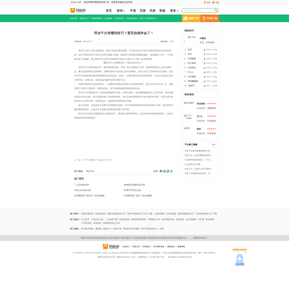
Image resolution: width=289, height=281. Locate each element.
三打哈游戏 (86, 223)
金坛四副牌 (191, 219)
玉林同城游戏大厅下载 (206, 214)
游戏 (120, 10)
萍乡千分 (90, 171)
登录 (209, 3)
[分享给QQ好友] (161, 171)
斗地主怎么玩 (97, 219)
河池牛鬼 (117, 229)
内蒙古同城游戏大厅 (116, 214)
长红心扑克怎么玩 (82, 190)
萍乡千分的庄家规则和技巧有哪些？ (199, 151)
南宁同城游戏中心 (150, 229)
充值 (152, 10)
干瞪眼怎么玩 (154, 219)
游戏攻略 (108, 18)
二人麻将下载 (111, 219)
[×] (240, 260)
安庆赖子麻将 (87, 229)
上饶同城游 (159, 214)
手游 (133, 10)
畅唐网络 (181, 246)
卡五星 (201, 219)
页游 (143, 10)
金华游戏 (180, 219)
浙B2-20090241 (209, 253)
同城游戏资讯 (96, 18)
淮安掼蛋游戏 (168, 219)
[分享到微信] (168, 171)
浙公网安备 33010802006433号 (180, 257)
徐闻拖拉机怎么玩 (111, 223)
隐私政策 (171, 246)
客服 (162, 10)
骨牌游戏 (211, 108)
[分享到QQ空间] (164, 171)
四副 (162, 229)
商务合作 (136, 246)
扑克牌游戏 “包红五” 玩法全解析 (89, 196)
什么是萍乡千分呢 (192, 164)
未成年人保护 (76, 2)
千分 (172, 41)
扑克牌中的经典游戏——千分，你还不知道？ (199, 160)
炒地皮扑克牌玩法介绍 (134, 185)
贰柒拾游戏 (124, 219)
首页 (109, 10)
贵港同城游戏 (87, 214)
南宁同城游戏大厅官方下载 (139, 214)
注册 (217, 3)
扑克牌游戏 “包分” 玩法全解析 (138, 196)
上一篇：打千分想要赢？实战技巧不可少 (93, 160)
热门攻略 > (75, 229)
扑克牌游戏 (119, 18)
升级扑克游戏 (131, 18)
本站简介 (125, 246)
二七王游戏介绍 (81, 185)
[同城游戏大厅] (77, 10)
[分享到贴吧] (171, 171)
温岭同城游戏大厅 (186, 214)
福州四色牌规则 (139, 219)
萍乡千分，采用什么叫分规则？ (198, 169)
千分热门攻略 (191, 144)
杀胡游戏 (97, 223)
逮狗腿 (98, 229)
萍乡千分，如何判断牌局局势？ (198, 155)
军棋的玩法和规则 (131, 229)
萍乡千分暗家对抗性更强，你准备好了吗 (199, 173)
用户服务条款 (158, 246)
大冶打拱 (85, 219)
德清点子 (107, 229)
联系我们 (146, 246)
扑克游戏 (210, 42)
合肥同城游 (100, 214)
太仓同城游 (171, 214)
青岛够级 (210, 219)
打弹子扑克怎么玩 (132, 190)
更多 (173, 10)
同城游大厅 (84, 18)
